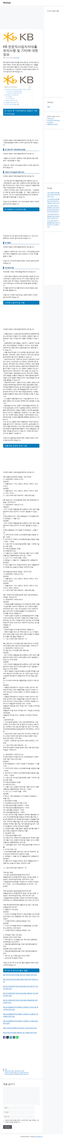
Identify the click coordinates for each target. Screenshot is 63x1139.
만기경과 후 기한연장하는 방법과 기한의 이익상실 (18, 89)
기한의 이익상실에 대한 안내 (15, 93)
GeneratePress (38, 1136)
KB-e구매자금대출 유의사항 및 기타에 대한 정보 (20, 1028)
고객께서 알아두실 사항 (11, 100)
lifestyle (7, 3)
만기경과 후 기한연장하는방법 (14, 91)
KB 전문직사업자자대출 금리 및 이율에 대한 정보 (20, 975)
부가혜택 (10, 96)
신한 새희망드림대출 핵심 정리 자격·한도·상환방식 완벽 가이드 (53, 201)
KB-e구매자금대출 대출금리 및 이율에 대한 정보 (20, 1033)
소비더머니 (50, 118)
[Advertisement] (21, 18)
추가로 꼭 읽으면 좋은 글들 (12, 104)
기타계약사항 (11, 98)
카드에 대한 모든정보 (53, 120)
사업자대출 (16, 1071)
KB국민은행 (8, 1071)
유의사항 (22, 1071)
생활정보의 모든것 (52, 124)
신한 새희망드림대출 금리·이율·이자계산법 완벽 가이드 (53, 194)
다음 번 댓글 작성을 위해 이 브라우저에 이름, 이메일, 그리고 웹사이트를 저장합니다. (22, 1121)
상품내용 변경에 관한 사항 (12, 102)
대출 (6, 1069)
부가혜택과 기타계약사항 (11, 95)
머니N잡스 (50, 122)
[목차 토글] (29, 87)
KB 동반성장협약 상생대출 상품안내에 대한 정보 (16, 1074)
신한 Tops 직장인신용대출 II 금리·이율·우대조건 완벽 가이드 (53, 216)
